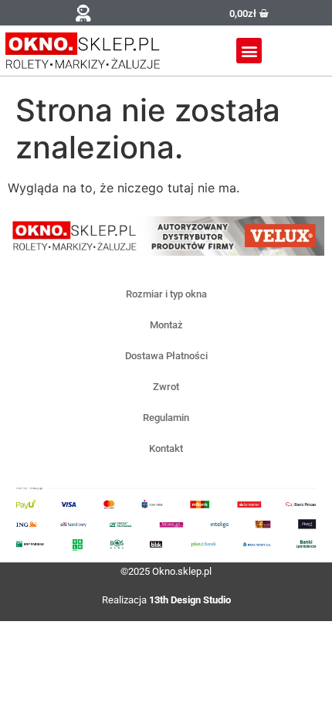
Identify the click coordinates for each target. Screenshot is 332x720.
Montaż (166, 325)
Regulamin (166, 417)
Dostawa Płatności (166, 356)
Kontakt (166, 448)
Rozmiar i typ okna (166, 294)
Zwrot (166, 386)
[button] (83, 12)
